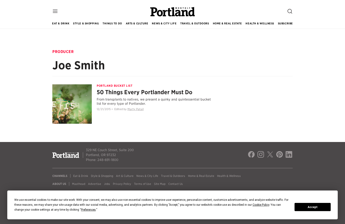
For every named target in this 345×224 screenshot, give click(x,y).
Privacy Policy (122, 184)
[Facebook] (251, 155)
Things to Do (112, 23)
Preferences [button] (88, 209)
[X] (270, 155)
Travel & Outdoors (194, 23)
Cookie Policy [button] (261, 204)
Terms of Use (142, 184)
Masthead (78, 184)
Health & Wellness (259, 23)
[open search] (289, 12)
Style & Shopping (86, 23)
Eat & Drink (60, 23)
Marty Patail (135, 109)
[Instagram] (260, 155)
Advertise (94, 184)
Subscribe (285, 23)
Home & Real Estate (227, 23)
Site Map (159, 184)
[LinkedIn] (289, 155)
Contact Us (175, 184)
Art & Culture (125, 176)
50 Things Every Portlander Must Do (144, 92)
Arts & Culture (137, 23)
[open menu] (55, 12)
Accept (313, 207)
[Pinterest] (279, 155)
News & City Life (164, 23)
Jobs (107, 184)
